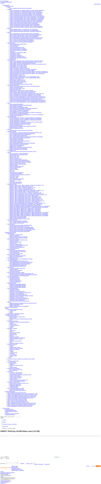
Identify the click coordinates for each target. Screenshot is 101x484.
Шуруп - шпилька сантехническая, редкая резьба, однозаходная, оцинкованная (25, 31)
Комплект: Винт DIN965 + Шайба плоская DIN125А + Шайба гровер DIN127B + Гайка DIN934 (29, 215)
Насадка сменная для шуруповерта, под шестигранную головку (22, 229)
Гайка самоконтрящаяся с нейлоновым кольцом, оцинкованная (22, 142)
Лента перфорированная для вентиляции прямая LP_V (21, 263)
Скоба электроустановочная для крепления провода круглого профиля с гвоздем (26, 98)
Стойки (11, 311)
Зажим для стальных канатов (15, 158)
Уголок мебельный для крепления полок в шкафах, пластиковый (23, 126)
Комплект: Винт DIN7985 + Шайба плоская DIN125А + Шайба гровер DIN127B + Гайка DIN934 (29, 212)
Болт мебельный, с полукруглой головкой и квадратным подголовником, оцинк (26, 132)
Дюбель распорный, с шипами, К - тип (17, 75)
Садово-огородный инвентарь (13, 368)
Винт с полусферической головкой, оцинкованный (20, 134)
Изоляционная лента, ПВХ (15, 89)
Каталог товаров (6, 5)
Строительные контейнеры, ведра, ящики (15, 388)
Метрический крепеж (11, 131)
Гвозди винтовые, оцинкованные (16, 104)
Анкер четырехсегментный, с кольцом (17, 48)
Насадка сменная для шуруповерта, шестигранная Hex (21, 230)
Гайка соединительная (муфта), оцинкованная (19, 144)
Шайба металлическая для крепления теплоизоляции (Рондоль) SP (23, 303)
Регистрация (5, 0)
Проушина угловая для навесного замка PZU (19, 237)
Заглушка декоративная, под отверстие (17, 120)
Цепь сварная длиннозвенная (16, 181)
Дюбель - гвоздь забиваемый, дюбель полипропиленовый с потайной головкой (26, 61)
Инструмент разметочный (12, 320)
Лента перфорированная (12, 259)
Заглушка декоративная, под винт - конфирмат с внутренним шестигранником (25, 119)
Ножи (8, 359)
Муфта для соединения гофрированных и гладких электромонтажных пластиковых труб (27, 96)
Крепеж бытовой (10, 233)
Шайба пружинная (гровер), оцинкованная (18, 148)
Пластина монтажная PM (15, 279)
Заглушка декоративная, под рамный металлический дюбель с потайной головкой (26, 121)
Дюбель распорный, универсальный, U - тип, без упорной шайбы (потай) (24, 76)
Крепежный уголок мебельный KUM (17, 250)
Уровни (11, 327)
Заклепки (9, 129)
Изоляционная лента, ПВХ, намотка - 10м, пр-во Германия (21, 90)
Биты (11, 329)
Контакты (10, 2)
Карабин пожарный (14, 165)
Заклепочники (13, 330)
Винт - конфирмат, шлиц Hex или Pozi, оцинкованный (21, 8)
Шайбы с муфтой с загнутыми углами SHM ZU (19, 306)
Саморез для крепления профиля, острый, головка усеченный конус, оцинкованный (26, 18)
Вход (1, 0)
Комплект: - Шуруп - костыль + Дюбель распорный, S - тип (22, 188)
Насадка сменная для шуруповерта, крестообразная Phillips (21, 227)
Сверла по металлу (13, 378)
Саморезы (9, 9)
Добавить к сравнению (38, 464)
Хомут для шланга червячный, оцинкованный (19, 221)
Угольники (12, 326)
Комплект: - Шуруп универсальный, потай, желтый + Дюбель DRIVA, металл (25, 196)
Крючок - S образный (14, 169)
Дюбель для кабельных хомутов (16, 87)
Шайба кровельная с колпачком (16, 127)
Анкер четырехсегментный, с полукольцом (18, 49)
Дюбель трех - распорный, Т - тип (16, 78)
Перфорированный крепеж (10, 232)
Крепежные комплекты (12, 184)
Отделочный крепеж (11, 150)
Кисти (11, 319)
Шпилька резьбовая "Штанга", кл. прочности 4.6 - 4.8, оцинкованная (23, 29)
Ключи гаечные (13, 333)
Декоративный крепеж (12, 116)
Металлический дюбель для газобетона (17, 80)
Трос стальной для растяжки (15, 179)
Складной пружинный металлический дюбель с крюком (21, 84)
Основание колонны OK (15, 271)
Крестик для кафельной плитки (16, 125)
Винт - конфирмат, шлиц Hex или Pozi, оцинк (16, 392)
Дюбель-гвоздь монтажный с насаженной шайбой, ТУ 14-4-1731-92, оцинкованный (26, 114)
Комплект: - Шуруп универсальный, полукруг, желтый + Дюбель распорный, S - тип (27, 193)
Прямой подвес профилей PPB (16, 256)
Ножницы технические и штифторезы (17, 337)
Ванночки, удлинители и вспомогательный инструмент (21, 318)
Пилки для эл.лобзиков (14, 349)
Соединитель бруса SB (14, 248)
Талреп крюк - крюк (14, 177)
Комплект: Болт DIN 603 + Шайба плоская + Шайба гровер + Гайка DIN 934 (25, 205)
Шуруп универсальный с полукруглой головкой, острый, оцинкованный (24, 33)
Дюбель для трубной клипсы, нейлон (17, 88)
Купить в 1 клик (29, 463)
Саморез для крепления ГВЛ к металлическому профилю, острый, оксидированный (26, 15)
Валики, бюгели (13, 317)
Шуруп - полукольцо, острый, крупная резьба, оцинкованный (22, 40)
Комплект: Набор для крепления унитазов (18, 217)
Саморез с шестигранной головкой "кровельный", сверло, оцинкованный (24, 25)
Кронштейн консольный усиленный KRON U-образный (21, 258)
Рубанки (11, 350)
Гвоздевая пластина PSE (15, 277)
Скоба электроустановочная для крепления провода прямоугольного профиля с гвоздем (27, 99)
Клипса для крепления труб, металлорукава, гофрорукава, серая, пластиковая (25, 95)
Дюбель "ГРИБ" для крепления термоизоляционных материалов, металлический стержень (28, 64)
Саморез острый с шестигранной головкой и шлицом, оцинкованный (24, 22)
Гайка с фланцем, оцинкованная (16, 141)
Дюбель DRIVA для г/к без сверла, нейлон (18, 65)
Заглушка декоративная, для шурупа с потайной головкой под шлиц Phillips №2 (26, 117)
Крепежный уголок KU (14, 289)
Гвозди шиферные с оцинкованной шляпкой (19, 113)
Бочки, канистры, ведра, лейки (16, 369)
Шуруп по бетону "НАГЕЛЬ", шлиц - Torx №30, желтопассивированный (24, 35)
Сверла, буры (10, 371)
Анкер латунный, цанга (14, 45)
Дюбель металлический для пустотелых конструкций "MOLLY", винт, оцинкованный (27, 73)
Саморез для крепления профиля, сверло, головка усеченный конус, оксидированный (27, 17)
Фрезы (11, 356)
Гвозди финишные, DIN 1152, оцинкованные (19, 111)
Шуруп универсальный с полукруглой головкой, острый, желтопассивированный (26, 37)
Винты (8, 7)
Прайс (6, 2)
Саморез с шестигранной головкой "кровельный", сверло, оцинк (20, 397)
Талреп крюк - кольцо (14, 176)
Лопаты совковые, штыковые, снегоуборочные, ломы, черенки (22, 358)
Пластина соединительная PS (16, 280)
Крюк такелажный (13, 168)
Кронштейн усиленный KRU (16, 241)
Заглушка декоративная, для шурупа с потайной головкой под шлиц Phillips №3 (26, 118)
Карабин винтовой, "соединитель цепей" (18, 164)
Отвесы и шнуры (13, 324)
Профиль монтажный (11, 283)
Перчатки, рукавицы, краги (15, 384)
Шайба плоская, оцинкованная (16, 146)
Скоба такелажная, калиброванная (16, 172)
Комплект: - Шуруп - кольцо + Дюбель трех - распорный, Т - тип (23, 187)
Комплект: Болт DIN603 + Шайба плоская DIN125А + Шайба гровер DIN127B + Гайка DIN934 (29, 207)
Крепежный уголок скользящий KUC (17, 299)
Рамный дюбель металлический (16, 82)
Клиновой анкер (13, 58)
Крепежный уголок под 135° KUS (16, 296)
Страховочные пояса (14, 387)
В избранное (46, 464)
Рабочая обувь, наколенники (15, 385)
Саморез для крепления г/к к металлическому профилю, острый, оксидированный (26, 12)
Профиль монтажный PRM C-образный (18, 284)
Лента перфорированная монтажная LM (18, 265)
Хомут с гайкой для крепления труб (17, 223)
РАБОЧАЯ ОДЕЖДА (14, 386)
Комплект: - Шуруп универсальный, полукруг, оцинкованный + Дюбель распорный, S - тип (28, 194)
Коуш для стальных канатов (15, 167)
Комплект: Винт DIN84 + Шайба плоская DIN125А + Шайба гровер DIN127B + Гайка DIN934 (29, 213)
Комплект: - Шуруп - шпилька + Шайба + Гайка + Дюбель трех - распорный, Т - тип (26, 190)
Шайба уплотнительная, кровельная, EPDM (18, 149)
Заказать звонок (15, 466)
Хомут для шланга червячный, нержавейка (18, 220)
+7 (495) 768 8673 (97, 4)
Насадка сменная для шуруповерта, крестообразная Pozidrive (22, 228)
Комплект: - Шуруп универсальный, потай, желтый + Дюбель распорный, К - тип (26, 199)
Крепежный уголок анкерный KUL (17, 293)
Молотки (11, 335)
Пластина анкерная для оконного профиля (15, 272)
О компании (2, 2)
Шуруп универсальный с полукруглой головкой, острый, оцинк (20, 405)
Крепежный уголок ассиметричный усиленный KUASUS (21, 295)
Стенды (6, 308)
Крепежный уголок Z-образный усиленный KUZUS (20, 292)
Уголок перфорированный (12, 288)
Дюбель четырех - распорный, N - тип (17, 79)
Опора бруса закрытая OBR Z (16, 244)
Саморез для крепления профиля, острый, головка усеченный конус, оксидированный (27, 16)
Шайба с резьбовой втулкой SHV (16, 304)
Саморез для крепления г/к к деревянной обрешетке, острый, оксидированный (25, 11)
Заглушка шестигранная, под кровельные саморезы (20, 124)
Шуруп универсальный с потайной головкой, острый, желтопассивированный (25, 34)
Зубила (11, 331)
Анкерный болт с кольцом (15, 54)
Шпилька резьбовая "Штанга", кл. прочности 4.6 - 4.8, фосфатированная (24, 30)
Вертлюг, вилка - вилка (14, 155)
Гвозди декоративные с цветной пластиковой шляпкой (21, 105)
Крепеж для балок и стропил (13, 238)
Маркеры (12, 323)
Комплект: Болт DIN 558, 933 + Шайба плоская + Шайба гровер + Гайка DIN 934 (26, 204)
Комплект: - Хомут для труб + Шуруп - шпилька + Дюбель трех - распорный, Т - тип (27, 185)
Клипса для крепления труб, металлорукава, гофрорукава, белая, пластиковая (25, 94)
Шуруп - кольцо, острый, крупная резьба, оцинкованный (21, 41)
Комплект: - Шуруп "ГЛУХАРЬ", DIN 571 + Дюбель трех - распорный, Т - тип (25, 192)
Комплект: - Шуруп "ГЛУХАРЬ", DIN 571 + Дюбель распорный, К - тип (24, 191)
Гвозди (8, 102)
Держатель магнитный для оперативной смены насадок (21, 225)
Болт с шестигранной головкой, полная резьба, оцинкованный (22, 133)
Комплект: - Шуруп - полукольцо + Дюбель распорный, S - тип (22, 189)
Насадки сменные (11, 224)
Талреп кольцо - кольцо (14, 175)
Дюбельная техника (11, 59)
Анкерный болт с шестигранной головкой (18, 57)
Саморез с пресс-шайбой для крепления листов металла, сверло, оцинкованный (26, 21)
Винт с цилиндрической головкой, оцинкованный (20, 137)
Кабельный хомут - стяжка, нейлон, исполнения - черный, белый (23, 91)
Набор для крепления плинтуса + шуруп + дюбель (20, 218)
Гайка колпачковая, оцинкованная (16, 139)
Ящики (11, 312)
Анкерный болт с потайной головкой (17, 56)
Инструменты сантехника (15, 332)
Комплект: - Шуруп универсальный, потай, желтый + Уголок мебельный (24, 201)
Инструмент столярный (12, 344)
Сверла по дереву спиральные (16, 376)
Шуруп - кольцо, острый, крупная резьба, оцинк (17, 399)
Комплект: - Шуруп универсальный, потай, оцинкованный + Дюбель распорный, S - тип (27, 203)
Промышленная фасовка (10, 391)
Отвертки (12, 339)
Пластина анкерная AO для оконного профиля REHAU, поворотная (23, 274)
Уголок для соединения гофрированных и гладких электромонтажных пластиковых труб (27, 101)
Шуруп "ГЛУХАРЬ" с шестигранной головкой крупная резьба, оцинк (21, 404)
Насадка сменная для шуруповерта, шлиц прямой (20, 231)
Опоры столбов (10, 267)
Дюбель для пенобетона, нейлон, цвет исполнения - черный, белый (23, 69)
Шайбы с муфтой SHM (14, 305)
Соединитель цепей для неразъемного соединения (20, 174)
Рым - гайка (12, 171)
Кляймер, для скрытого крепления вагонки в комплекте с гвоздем (23, 151)
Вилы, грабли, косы (14, 370)
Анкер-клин (12, 51)
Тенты (11, 366)
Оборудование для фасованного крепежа (15, 313)
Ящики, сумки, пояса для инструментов (18, 390)
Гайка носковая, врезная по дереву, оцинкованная (20, 140)
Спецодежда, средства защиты (13, 382)
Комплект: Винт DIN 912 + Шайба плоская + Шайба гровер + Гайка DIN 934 (25, 210)
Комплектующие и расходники (11, 307)
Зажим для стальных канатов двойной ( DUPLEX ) (20, 160)
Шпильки (9, 28)
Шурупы (9, 32)
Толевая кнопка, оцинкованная (16, 115)
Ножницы (12, 364)
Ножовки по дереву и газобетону (16, 348)
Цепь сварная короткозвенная (16, 183)
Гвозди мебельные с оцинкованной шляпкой (19, 107)
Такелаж (9, 152)
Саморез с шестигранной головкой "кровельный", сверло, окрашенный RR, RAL (26, 26)
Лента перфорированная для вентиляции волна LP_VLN (21, 261)
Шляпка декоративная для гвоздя (16, 128)
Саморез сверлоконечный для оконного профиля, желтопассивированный (24, 24)
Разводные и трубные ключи (15, 340)
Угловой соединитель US (15, 281)
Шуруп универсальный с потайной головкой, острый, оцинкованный (24, 36)
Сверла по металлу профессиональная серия (18, 379)
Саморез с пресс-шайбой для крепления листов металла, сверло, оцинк (21, 396)
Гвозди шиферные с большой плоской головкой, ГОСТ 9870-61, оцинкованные (25, 112)
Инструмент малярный (12, 315)
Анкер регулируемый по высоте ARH (17, 268)
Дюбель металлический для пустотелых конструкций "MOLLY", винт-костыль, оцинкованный (29, 72)
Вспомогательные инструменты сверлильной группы (20, 374)
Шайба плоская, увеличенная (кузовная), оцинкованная (21, 147)
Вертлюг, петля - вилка (14, 156)
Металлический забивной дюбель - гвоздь (18, 81)
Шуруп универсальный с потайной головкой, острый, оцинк (19, 406)
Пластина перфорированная (13, 276)
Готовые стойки (13, 310)
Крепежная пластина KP (15, 278)
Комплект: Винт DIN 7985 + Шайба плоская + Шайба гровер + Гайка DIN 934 (25, 208)
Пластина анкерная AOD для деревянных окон (19, 275)
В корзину (22, 463)
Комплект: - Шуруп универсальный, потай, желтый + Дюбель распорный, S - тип (26, 198)
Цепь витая (12, 180)
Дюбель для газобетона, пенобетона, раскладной (19, 68)
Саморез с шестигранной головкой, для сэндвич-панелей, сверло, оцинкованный (26, 27)
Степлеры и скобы (13, 352)
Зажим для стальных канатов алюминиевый (18, 159)
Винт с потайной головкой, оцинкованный (18, 135)
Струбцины (12, 353)
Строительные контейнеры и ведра (17, 389)
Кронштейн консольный (12, 257)
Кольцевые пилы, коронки (15, 347)
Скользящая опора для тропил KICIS (17, 247)
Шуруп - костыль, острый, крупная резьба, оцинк (17, 400)
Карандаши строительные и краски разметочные (19, 321)
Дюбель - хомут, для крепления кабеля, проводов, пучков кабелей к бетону (25, 86)
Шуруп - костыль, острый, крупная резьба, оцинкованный (21, 39)
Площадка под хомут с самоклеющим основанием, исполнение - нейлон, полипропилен (27, 97)
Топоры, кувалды (13, 355)
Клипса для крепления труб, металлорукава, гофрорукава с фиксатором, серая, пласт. (27, 93)
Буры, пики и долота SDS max (16, 373)
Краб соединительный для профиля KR (18, 255)
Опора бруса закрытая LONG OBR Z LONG (19, 239)
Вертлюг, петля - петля (14, 157)
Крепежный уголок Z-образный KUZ (17, 291)
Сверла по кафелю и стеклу (15, 377)
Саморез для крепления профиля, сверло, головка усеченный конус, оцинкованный (26, 19)
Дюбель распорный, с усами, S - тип (17, 74)
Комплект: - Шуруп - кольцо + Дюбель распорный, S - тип (21, 186)
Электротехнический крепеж (13, 85)
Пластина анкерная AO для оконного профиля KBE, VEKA (22, 273)
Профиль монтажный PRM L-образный (18, 285)
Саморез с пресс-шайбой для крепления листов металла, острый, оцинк (21, 395)
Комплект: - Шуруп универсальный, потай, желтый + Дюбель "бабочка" (24, 195)
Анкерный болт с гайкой (15, 53)
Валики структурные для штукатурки (17, 316)
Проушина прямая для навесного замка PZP (18, 236)
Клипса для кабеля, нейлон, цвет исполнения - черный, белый (22, 92)
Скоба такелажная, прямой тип (16, 173)
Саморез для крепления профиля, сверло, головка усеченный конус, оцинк (22, 394)
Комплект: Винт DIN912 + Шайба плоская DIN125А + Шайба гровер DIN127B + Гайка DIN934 (29, 214)
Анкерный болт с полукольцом (16, 55)
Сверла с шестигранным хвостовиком (17, 380)
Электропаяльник (13, 367)
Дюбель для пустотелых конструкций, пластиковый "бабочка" (22, 70)
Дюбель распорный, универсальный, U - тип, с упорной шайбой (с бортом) (25, 77)
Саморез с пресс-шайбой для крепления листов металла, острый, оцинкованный (26, 20)
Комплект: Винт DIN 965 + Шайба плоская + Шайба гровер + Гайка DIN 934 (25, 211)
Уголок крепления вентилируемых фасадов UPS (19, 300)
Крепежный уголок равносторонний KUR (18, 297)
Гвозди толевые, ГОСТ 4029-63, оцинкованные (19, 110)
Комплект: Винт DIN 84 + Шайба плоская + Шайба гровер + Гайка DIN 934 (25, 209)
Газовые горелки (13, 363)
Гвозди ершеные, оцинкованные (16, 106)
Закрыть (2, 476)
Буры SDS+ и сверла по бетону (16, 372)
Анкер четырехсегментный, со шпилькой (18, 50)
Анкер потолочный (14, 46)
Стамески (12, 351)
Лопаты (9, 357)
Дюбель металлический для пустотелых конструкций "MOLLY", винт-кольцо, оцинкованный (28, 71)
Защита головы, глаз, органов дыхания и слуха (19, 383)
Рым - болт (12, 170)
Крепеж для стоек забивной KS (16, 270)
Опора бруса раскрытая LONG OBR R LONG (19, 245)
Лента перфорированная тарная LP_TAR (18, 266)
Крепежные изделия (9, 6)
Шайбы (8, 301)
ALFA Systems (8, 475)
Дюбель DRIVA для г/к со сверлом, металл (18, 66)
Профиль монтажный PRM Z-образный (18, 287)
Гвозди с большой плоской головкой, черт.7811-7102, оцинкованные (23, 108)
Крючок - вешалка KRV (14, 235)
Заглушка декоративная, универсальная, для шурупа (20, 122)
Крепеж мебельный (11, 249)
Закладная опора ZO (14, 269)
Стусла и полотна (13, 354)
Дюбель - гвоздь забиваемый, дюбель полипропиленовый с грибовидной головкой (26, 60)
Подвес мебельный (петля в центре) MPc (18, 251)
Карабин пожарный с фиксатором (16, 166)
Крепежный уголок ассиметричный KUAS (18, 294)
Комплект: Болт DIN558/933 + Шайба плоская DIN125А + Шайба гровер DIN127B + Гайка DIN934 (30, 206)
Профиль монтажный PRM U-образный (18, 286)
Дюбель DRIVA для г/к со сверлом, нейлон (18, 67)
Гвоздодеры (12, 345)
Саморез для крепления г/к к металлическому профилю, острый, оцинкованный (26, 13)
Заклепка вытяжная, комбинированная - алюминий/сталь (21, 130)
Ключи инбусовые (13, 334)
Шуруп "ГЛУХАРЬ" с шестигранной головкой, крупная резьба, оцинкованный (25, 38)
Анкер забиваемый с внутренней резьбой (18, 44)
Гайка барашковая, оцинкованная (16, 138)
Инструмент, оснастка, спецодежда (12, 314)
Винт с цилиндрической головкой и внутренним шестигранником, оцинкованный (26, 136)
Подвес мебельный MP (14, 252)
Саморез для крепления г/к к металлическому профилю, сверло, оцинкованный (26, 14)
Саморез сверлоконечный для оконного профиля (17, 398)
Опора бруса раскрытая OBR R (16, 246)
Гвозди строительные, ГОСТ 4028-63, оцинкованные (20, 109)
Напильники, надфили (14, 336)
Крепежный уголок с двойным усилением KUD (19, 298)
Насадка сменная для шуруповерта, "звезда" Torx (19, 226)
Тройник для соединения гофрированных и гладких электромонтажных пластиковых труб (28, 100)
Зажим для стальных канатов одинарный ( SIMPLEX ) (21, 161)
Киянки (11, 346)
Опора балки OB (13, 243)
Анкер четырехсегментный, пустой (17, 47)
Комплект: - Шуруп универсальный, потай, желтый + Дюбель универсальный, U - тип (27, 200)
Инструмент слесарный (12, 328)
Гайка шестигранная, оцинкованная (17, 145)
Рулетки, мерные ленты (14, 325)
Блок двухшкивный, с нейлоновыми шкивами (19, 153)
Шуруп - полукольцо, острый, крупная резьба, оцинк (18, 402)
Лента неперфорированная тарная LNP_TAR (19, 260)
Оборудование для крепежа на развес (14, 309)
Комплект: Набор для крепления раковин (18, 216)
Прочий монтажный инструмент (16, 365)
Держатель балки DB (14, 240)
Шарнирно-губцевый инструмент (16, 343)
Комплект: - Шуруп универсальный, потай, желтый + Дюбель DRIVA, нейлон (25, 197)
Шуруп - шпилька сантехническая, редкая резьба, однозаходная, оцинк (21, 403)
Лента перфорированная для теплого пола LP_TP (20, 264)
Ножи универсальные (14, 360)
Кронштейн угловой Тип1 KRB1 (16, 234)
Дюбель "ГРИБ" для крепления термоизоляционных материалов (23, 62)
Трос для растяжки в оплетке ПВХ (17, 178)
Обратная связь (15, 467)
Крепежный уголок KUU (15, 290)
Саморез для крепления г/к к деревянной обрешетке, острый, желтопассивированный (27, 10)
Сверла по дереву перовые (15, 375)
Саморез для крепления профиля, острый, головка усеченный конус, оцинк (22, 393)
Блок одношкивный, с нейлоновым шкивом (18, 154)
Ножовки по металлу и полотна (16, 338)
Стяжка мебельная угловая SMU (16, 253)
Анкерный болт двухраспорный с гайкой (18, 52)
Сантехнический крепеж (12, 219)
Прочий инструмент (11, 362)
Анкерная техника (11, 42)
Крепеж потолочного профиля (13, 254)
